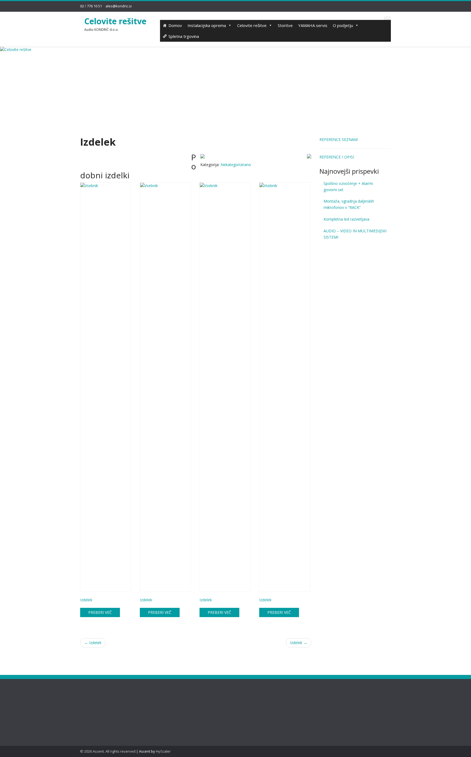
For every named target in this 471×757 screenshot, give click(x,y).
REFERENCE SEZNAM (338, 139)
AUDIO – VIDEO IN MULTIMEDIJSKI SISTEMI (355, 234)
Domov (175, 25)
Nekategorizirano (236, 164)
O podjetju (343, 25)
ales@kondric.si (118, 6)
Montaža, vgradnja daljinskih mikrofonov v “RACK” (349, 204)
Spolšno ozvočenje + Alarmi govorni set (348, 186)
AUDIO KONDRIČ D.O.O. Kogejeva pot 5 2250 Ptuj (177, 705)
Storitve (285, 25)
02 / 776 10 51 (91, 6)
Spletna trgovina (183, 36)
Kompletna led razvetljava (346, 219)
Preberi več (100, 612)
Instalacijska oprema (207, 25)
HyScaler (163, 751)
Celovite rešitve (115, 21)
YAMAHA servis (312, 25)
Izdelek (92, 642)
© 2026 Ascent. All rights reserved (107, 751)
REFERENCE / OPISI (336, 157)
